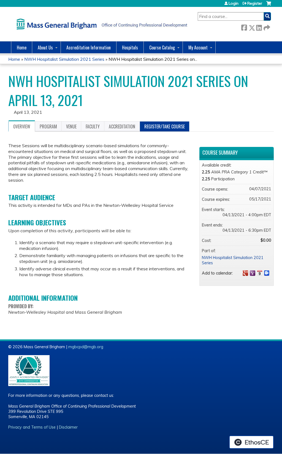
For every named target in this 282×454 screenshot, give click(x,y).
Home (21, 47)
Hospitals (130, 47)
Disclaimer (68, 427)
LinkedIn (259, 26)
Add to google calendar (245, 273)
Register (254, 3)
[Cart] (268, 5)
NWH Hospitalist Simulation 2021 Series (64, 59)
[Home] (100, 24)
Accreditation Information (88, 47)
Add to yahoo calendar (252, 273)
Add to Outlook (267, 273)
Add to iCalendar (259, 273)
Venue (71, 126)
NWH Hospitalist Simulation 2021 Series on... (153, 59)
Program (48, 126)
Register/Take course (164, 126)
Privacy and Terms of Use (32, 427)
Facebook (244, 26)
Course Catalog (162, 47)
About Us (45, 47)
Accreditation (122, 126)
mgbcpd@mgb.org (85, 346)
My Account (198, 47)
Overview (21, 126)
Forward (266, 26)
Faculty (93, 126)
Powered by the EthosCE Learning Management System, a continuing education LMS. (251, 442)
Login (233, 3)
